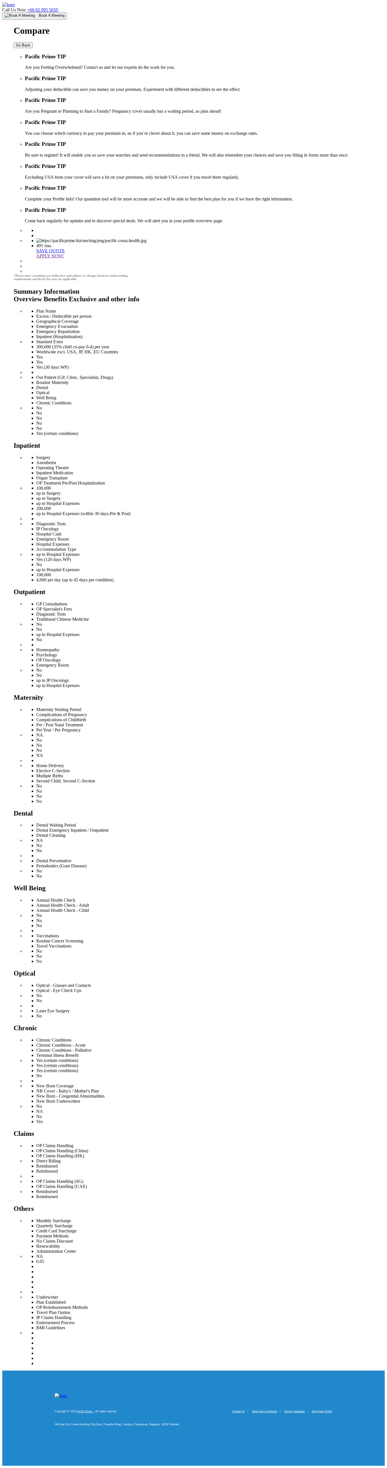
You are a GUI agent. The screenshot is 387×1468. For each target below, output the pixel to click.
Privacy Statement (294, 1411)
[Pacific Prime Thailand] (8, 4)
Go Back (23, 45)
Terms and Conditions (264, 1411)
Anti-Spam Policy (322, 1411)
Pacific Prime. (85, 1411)
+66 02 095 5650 (42, 9)
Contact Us (238, 1411)
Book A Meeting (51, 15)
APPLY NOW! (50, 255)
